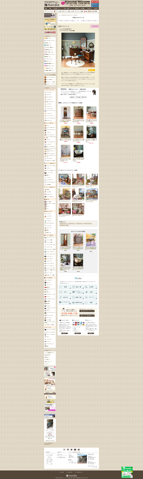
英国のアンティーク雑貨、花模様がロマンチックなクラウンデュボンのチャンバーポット (78, 268)
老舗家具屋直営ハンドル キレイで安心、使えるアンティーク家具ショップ (52, 4)
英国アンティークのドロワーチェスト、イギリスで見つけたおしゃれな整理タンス (78, 120)
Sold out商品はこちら (47, 444)
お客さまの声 (59, 454)
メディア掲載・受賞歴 (72, 462)
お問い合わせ (96, 8)
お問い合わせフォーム (93, 466)
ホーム (46, 8)
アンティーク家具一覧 (49, 123)
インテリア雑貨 (49, 461)
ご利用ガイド (90, 8)
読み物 (77, 8)
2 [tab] (77, 68)
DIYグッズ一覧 (48, 327)
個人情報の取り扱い (80, 472)
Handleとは (70, 455)
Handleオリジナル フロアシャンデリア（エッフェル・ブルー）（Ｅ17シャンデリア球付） (65, 159)
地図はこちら (50, 438)
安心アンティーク (57, 8)
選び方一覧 (47, 36)
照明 (73, 11)
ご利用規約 (62, 472)
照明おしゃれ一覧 (48, 211)
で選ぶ (50, 47)
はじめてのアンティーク (69, 8)
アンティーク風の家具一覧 (50, 163)
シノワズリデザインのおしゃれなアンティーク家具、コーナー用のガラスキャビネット (65, 120)
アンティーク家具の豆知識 (48, 443)
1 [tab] (75, 68)
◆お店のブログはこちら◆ (50, 440)
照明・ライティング (50, 460)
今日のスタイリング (78, 17)
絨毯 (90, 11)
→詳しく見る (95, 467)
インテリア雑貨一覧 (49, 277)
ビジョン (70, 454)
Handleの (49, 79)
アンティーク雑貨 (67, 11)
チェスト (49, 456)
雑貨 (86, 11)
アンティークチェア (49, 11)
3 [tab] (79, 68)
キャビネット (50, 457)
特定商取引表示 (70, 472)
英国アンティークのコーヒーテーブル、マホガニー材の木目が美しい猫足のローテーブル (90, 248)
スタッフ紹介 (71, 461)
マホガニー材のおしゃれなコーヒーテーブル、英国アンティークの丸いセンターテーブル (91, 120)
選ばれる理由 (71, 456)
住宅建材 (95, 11)
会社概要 (83, 8)
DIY (47, 462)
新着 (50, 8)
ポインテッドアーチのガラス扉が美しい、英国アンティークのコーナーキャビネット (65, 248)
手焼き (50, 77)
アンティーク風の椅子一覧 (50, 187)
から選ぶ (48, 38)
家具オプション (48, 350)
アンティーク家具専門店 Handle (74, 452)
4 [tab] (80, 68)
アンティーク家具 (58, 11)
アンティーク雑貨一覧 (49, 235)
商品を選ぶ (48, 452)
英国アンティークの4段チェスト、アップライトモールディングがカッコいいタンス (78, 248)
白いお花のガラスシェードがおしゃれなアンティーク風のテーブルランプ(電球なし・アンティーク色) (65, 268)
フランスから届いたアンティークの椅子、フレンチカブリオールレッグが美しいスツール (78, 140)
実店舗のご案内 (91, 454)
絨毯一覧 (47, 199)
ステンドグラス (49, 458)
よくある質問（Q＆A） (61, 457)
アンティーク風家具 (80, 11)
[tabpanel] (78, 50)
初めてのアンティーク (72, 457)
